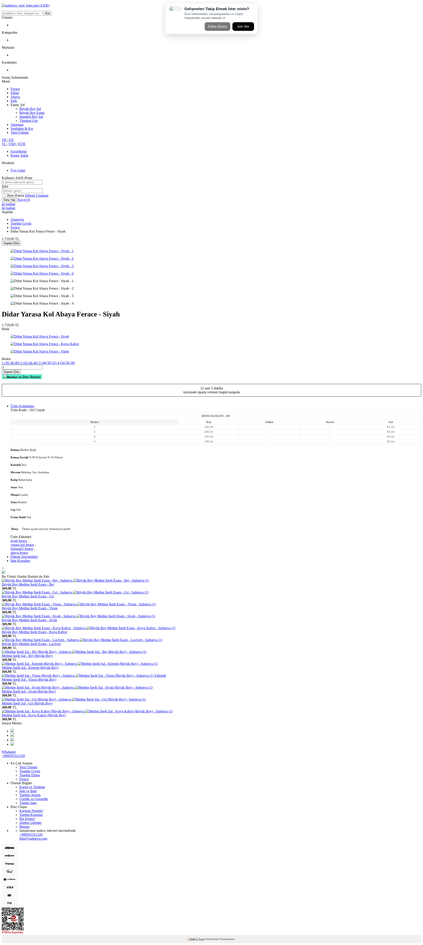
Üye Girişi (18, 170)
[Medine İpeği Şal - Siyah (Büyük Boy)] (77, 687)
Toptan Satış (28, 803)
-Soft (192, 939)
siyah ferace (19, 541)
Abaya (15, 97)
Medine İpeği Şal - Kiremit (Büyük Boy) (30, 667)
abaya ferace (19, 553)
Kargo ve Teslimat (32, 787)
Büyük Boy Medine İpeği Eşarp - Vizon (30, 608)
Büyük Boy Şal (30, 109)
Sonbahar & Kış (22, 128)
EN (11, 140)
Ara (47, 13)
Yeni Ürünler (28, 767)
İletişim (24, 826)
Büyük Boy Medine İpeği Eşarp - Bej (28, 584)
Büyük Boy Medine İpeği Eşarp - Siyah (29, 620)
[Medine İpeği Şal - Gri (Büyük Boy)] (74, 699)
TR (4, 140)
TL (4, 144)
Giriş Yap (9, 200)
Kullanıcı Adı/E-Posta (17, 178)
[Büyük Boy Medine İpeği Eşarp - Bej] (75, 580)
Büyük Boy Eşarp (32, 113)
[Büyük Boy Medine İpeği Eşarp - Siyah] (78, 616)
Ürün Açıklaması (22, 406)
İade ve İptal (28, 791)
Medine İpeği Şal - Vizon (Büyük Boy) (29, 679)
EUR (21, 144)
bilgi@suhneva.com (33, 838)
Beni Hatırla (16, 195)
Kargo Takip (19, 155)
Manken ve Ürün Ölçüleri (24, 377)
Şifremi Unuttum (36, 195)
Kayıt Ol (24, 200)
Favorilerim (19, 151)
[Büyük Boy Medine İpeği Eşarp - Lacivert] (82, 640)
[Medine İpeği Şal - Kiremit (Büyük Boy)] (80, 664)
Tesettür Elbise (29, 775)
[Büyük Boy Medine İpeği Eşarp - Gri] (75, 592)
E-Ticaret (200, 939)
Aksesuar (17, 124)
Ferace (15, 89)
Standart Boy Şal (31, 116)
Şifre (5, 186)
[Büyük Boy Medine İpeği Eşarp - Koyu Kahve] (88, 628)
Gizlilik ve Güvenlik (33, 799)
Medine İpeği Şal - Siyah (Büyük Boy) (29, 691)
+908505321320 (13, 756)
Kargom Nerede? (31, 811)
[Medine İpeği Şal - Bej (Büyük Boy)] (74, 652)
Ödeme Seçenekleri (24, 556)
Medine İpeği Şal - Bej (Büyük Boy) (27, 656)
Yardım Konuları (31, 815)
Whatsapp (9, 752)
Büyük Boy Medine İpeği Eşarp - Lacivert (31, 644)
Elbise (15, 93)
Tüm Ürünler (20, 132)
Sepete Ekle (11, 243)
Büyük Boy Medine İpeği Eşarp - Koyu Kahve (34, 632)
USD (12, 144)
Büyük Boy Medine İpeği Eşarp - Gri (28, 596)
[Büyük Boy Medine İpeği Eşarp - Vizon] (79, 604)
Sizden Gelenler (30, 823)
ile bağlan (8, 204)
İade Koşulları (20, 560)
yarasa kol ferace (22, 545)
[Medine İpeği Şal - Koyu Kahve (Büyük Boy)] (87, 711)
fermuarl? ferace (22, 549)
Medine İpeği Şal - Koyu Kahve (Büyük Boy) (34, 715)
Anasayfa (17, 219)
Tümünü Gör (28, 120)
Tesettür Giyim (21, 223)
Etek (14, 101)
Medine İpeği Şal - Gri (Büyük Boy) (27, 703)
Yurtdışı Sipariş (30, 795)
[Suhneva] (25, 5)
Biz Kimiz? (27, 819)
